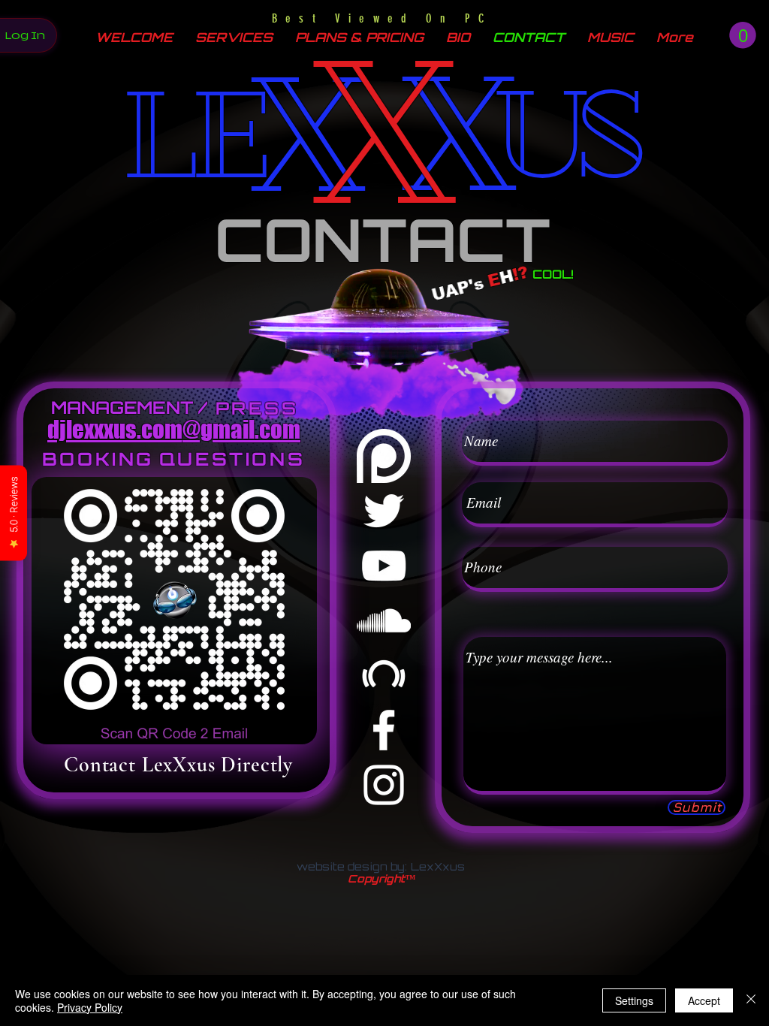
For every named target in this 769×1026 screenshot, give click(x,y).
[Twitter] (384, 511)
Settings (634, 1000)
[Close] (751, 1000)
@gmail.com (241, 429)
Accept (704, 1000)
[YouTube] (384, 566)
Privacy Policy (89, 1007)
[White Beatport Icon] (384, 675)
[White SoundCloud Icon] (384, 620)
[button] (742, 35)
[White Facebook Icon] (384, 730)
